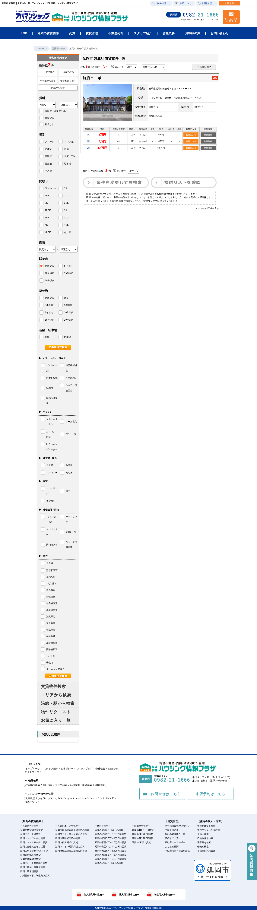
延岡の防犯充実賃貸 (30, 855)
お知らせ (113, 768)
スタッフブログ (84, 768)
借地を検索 (203, 846)
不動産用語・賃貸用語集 (177, 850)
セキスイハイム (63, 798)
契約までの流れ (173, 838)
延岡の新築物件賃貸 (30, 859)
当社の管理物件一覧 (175, 834)
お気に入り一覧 (56, 720)
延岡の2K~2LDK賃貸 (142, 834)
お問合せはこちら (166, 794)
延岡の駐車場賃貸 (29, 871)
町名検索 (87, 785)
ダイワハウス (45, 798)
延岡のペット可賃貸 (30, 834)
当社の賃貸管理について (177, 826)
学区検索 (47, 785)
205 (88, 148)
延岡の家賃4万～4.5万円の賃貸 (110, 842)
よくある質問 (172, 846)
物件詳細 (208, 135)
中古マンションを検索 (208, 830)
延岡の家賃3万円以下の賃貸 (109, 830)
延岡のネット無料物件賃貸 (33, 863)
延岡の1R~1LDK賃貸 (143, 830)
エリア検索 (61, 785)
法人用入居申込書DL (129, 894)
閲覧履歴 (207, 3)
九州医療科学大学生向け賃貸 (35, 875)
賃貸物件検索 (53, 686)
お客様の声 (67, 768)
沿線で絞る (68, 72)
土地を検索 (203, 834)
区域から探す (58, 88)
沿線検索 (75, 785)
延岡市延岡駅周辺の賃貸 (67, 838)
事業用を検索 (204, 842)
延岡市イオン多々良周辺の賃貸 (71, 834)
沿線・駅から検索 (58, 703)
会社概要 (100, 768)
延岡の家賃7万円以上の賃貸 (109, 863)
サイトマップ (32, 772)
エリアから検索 (56, 695)
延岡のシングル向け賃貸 (32, 838)
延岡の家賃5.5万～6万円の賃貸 (110, 855)
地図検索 (100, 785)
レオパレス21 (107, 798)
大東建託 (30, 798)
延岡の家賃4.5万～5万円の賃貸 (110, 846)
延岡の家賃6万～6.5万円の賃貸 (110, 859)
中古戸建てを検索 (206, 826)
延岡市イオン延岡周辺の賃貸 (70, 846)
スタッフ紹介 (50, 768)
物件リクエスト (56, 711)
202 (88, 141)
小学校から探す (48, 80)
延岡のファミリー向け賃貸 (33, 842)
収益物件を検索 (205, 838)
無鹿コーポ (92, 78)
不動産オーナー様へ (175, 842)
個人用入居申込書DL (94, 894)
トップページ (33, 768)
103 (88, 134)
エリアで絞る (48, 72)
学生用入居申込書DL (164, 894)
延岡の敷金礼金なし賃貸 (32, 846)
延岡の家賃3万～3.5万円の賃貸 (110, 834)
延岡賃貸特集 (252, 865)
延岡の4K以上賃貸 (141, 842)
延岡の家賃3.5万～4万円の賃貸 (110, 838)
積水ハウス (31, 801)
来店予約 (229, 3)
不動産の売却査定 (206, 850)
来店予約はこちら (211, 794)
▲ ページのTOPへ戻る (207, 208)
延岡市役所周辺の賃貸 (66, 842)
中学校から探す (68, 80)
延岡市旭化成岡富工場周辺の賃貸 (72, 830)
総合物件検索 (32, 785)
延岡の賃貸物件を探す (31, 830)
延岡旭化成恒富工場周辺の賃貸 (71, 850)
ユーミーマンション (86, 798)
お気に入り (191, 135)
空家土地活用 (172, 830)
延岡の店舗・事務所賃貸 (32, 867)
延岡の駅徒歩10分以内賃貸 (34, 850)
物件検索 (162, 3)
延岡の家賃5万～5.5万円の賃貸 (110, 850)
